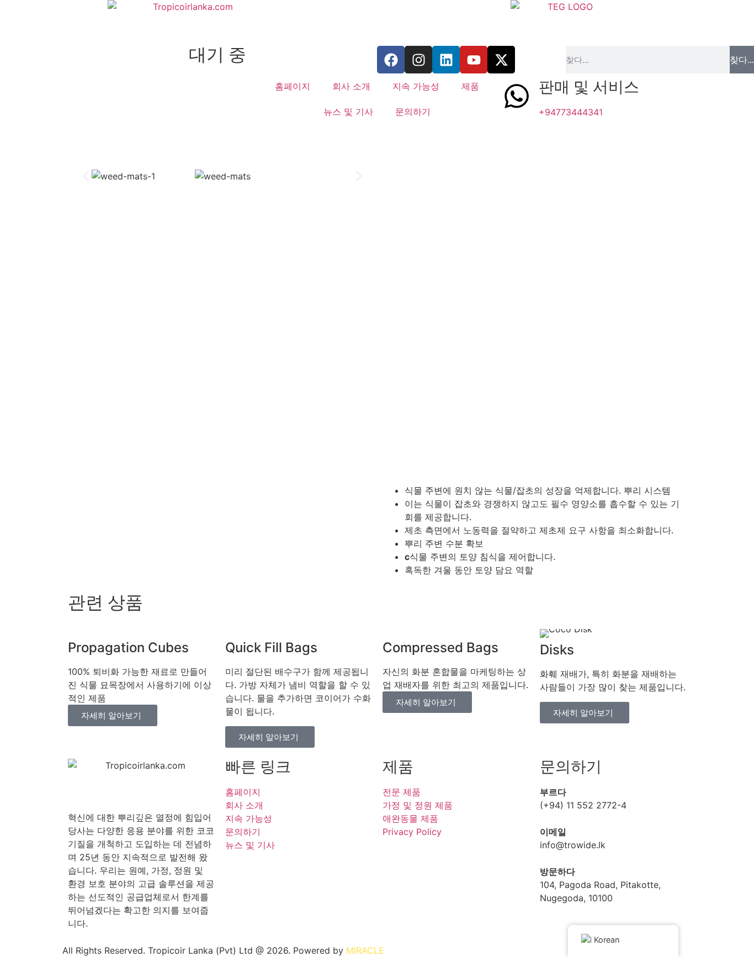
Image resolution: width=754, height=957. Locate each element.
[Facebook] (391, 59)
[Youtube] (473, 59)
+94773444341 (571, 112)
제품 (470, 86)
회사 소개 (351, 86)
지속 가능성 (415, 86)
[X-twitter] (501, 59)
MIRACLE (365, 950)
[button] (86, 176)
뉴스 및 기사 (348, 111)
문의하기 (413, 111)
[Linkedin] (446, 59)
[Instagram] (418, 59)
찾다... (742, 59)
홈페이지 (292, 86)
